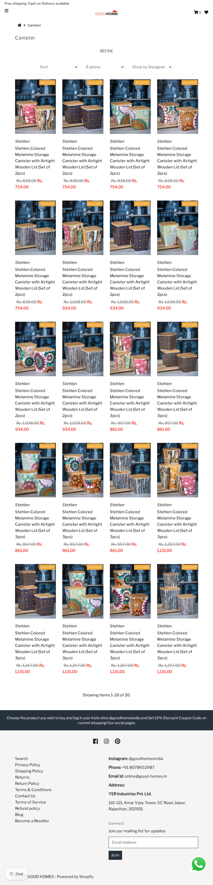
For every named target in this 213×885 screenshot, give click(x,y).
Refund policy (27, 808)
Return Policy (27, 783)
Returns (22, 777)
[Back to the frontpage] (20, 25)
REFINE (106, 51)
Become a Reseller (32, 821)
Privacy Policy (27, 765)
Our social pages (121, 723)
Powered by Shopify (75, 876)
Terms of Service (30, 802)
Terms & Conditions (33, 789)
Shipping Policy (29, 771)
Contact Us (25, 796)
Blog (19, 814)
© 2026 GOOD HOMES (33, 876)
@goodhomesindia (146, 758)
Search (21, 758)
